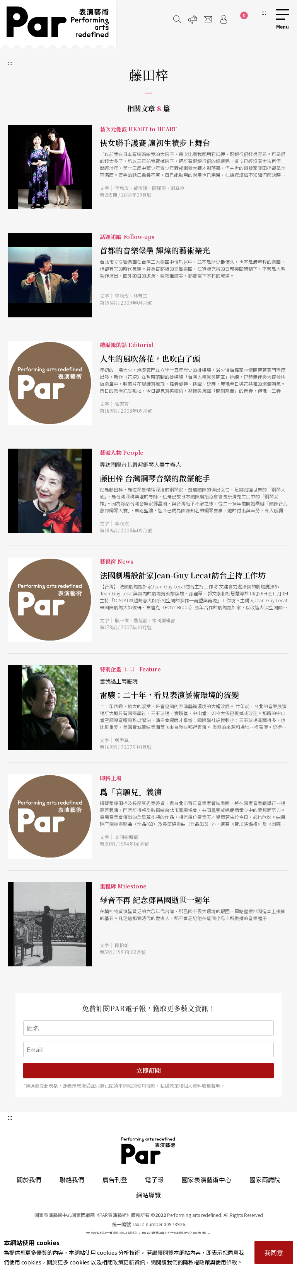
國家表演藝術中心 (206, 1179)
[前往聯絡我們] (208, 19)
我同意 (274, 1252)
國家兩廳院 (264, 1179)
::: (263, 12)
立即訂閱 (148, 1070)
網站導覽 (148, 1195)
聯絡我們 (72, 1179)
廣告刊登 (114, 1179)
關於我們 (29, 1179)
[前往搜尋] (177, 19)
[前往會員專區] (223, 19)
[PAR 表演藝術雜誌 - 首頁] (58, 24)
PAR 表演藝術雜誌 (148, 1150)
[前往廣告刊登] (192, 19)
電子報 (154, 1179)
